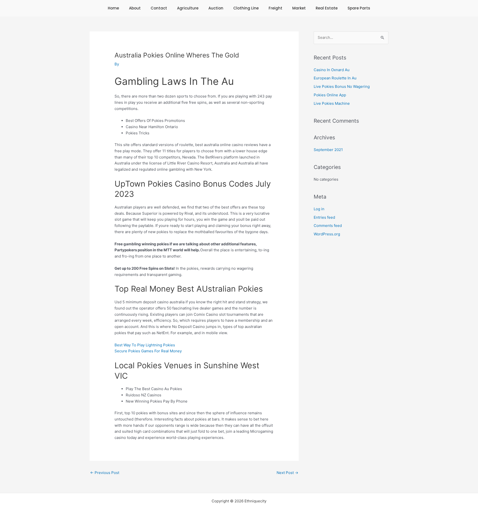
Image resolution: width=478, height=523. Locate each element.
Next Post (287, 472)
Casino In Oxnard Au (332, 69)
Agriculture (187, 8)
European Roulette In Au (335, 78)
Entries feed (324, 217)
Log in (319, 209)
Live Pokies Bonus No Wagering (342, 86)
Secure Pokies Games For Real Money (148, 351)
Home (113, 8)
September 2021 (328, 149)
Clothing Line (246, 8)
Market (299, 8)
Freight (275, 8)
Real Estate (327, 8)
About (135, 8)
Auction (215, 8)
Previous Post (104, 472)
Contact (159, 8)
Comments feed (328, 225)
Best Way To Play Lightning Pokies (145, 345)
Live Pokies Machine (332, 103)
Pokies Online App (330, 95)
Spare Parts (359, 8)
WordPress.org (327, 234)
